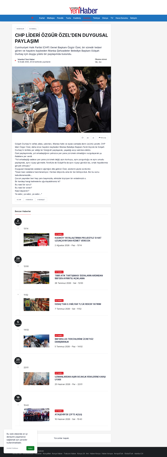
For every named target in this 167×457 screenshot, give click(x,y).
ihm (87, 453)
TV (112, 18)
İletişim (133, 18)
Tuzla (68, 18)
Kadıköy (77, 18)
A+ (88, 138)
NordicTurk (17, 453)
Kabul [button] (30, 448)
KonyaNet (47, 453)
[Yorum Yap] (82, 138)
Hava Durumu (122, 18)
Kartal (42, 18)
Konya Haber (57, 453)
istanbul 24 (138, 453)
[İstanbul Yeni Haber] (83, 9)
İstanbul (86, 18)
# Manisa (29, 200)
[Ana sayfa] (32, 18)
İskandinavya (28, 453)
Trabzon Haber (70, 453)
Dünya (105, 18)
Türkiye (96, 18)
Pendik (60, 18)
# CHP (19, 200)
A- (94, 138)
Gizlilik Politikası (12, 448)
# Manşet (41, 200)
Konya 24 (81, 453)
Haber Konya (95, 453)
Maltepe (51, 18)
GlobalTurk (128, 453)
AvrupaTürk (118, 453)
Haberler (38, 453)
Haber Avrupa (107, 453)
